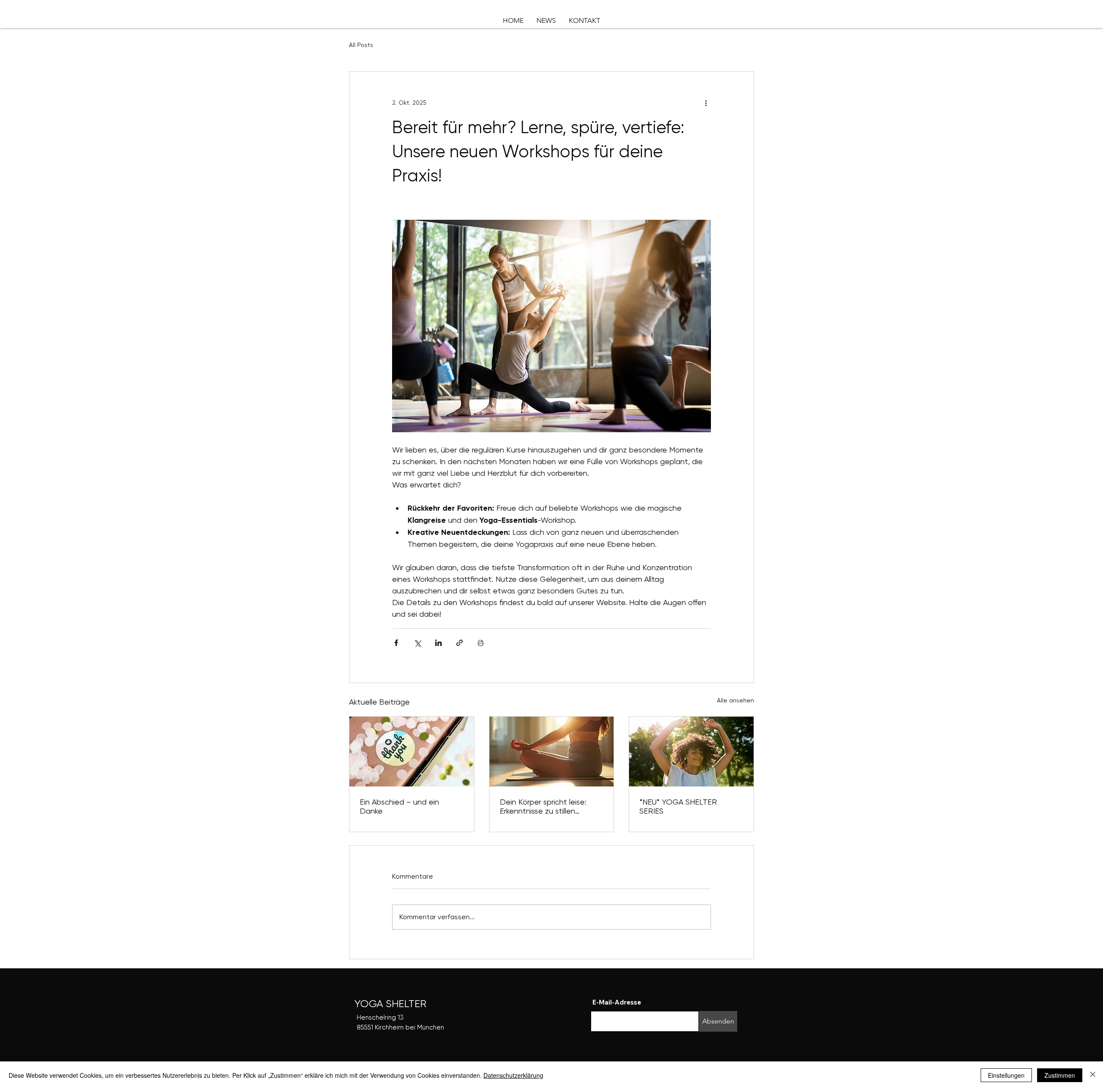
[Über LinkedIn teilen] (438, 643)
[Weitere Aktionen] (706, 102)
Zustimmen (1059, 1075)
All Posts (361, 44)
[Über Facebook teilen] (396, 643)
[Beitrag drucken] (481, 643)
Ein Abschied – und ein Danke (399, 806)
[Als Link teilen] (459, 643)
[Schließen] (1092, 1075)
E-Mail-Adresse (616, 1002)
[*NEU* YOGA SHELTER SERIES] (691, 751)
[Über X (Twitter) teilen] (417, 643)
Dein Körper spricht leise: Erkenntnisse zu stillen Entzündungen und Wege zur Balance (551, 806)
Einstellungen (1006, 1075)
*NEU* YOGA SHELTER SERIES (678, 806)
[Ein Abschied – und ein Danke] (411, 751)
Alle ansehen (735, 700)
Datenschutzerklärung (513, 1075)
